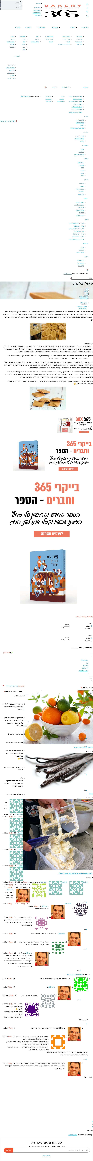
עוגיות (82, 149)
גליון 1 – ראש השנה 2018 (76, 239)
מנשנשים (85, 145)
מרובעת (87, 629)
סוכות (82, 173)
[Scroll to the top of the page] (92, 1121)
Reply (10, 816)
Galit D (21, 865)
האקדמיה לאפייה (79, 205)
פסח (82, 168)
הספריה (81, 213)
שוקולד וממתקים (79, 154)
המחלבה (81, 191)
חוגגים (86, 158)
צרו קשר (81, 250)
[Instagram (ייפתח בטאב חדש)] (87, 12)
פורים (82, 175)
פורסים (38, 3)
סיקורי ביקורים (80, 210)
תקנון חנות (81, 266)
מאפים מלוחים (80, 122)
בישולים (81, 183)
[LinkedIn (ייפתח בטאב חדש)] (87, 16)
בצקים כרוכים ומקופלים (77, 128)
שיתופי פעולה (80, 252)
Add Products (25, 96)
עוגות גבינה (37, 10)
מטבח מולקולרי (79, 189)
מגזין (86, 219)
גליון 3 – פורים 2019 (78, 234)
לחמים (82, 125)
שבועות (82, 165)
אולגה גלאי (68, 903)
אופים (86, 116)
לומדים (86, 198)
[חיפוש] (0, 2)
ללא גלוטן (81, 194)
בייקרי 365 (83, 303)
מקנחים (85, 132)
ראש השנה (81, 162)
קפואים (82, 141)
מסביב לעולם (80, 215)
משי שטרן (43, 882)
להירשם (8, 1150)
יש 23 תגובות (83, 308)
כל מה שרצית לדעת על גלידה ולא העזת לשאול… (75, 873)
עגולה (88, 626)
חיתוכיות (81, 152)
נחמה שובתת (19, 814)
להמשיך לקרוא (46, 1155)
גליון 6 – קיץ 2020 (79, 226)
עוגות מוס (37, 15)
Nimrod (21, 849)
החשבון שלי (80, 263)
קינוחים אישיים (79, 136)
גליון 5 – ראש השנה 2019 (76, 228)
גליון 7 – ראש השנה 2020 (76, 223)
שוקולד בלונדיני (84, 298)
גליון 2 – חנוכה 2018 (78, 236)
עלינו (82, 247)
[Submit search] (70, 278)
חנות (86, 256)
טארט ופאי (37, 7)
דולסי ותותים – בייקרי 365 (75, 974)
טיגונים (82, 186)
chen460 (20, 833)
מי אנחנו (85, 243)
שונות (86, 179)
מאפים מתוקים (79, 120)
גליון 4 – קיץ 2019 (79, 231)
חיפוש (21, 1)
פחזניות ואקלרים (79, 138)
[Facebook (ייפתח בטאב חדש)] (87, 4)
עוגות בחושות (36, 13)
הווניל (91, 794)
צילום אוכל (81, 207)
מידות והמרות (80, 202)
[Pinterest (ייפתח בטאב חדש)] (87, 8)
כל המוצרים (80, 260)
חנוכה (82, 170)
